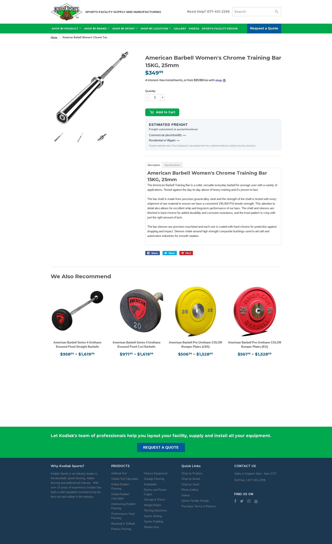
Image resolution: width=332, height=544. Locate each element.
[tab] (153, 165)
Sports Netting (153, 516)
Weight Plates (152, 505)
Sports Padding (153, 521)
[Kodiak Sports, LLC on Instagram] (249, 501)
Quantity (150, 90)
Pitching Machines (155, 510)
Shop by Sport (190, 484)
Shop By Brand (95, 28)
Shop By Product (65, 28)
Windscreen (151, 527)
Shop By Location (155, 28)
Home (54, 37)
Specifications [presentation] (172, 165)
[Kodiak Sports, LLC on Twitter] (242, 501)
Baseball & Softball (123, 523)
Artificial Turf (119, 473)
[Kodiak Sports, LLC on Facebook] (235, 501)
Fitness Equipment (155, 473)
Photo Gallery (189, 489)
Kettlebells (150, 484)
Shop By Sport (124, 28)
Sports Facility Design (219, 28)
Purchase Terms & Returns (198, 506)
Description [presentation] (154, 165)
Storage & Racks (154, 499)
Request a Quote (264, 28)
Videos (194, 28)
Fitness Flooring (121, 529)
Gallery (180, 28)
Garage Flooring (154, 478)
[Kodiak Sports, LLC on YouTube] (255, 501)
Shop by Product (191, 473)
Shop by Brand (190, 478)
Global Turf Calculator (124, 478)
